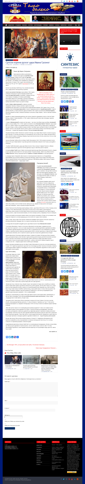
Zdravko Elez (16, 64)
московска (43, 202)
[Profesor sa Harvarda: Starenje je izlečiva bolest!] (64, 121)
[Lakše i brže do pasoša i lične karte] (64, 189)
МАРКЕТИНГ (63, 25)
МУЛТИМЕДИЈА (38, 25)
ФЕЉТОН (15, 60)
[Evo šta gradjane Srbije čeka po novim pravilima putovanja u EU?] (64, 203)
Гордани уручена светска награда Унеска (73, 108)
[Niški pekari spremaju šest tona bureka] (64, 276)
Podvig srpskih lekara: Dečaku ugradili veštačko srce (73, 115)
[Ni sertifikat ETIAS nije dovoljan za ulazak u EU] (64, 196)
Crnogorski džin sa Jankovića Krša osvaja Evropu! (68, 260)
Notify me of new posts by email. (12, 425)
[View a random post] (78, 25)
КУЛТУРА (30, 25)
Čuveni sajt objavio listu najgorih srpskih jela (74, 291)
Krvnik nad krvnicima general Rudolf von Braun (30, 366)
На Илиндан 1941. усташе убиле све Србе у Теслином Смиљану (24, 344)
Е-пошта (7, 408)
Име (6, 400)
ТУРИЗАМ (45, 25)
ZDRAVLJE (75, 89)
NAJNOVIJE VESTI (9, 60)
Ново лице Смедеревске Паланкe (46, 348)
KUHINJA (63, 89)
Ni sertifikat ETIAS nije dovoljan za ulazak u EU (74, 197)
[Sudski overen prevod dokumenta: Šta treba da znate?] (70, 156)
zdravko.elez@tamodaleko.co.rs (11, 448)
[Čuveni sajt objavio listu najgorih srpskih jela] (64, 290)
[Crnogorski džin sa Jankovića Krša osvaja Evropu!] (70, 243)
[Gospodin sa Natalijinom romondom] (13, 356)
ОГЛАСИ (70, 25)
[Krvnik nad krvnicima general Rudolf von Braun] (31, 356)
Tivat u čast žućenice (68, 92)
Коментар (7, 381)
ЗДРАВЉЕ (51, 25)
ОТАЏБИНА (18, 25)
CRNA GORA (63, 255)
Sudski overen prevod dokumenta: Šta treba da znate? (69, 172)
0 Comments (29, 64)
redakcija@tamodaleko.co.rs (11, 446)
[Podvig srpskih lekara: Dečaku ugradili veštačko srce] (64, 113)
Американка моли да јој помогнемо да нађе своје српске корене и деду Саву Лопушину (48, 368)
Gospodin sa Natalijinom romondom (12, 366)
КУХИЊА (57, 25)
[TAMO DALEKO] (6, 25)
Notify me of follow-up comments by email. (14, 421)
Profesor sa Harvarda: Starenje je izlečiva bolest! (73, 123)
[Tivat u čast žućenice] (70, 77)
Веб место (7, 415)
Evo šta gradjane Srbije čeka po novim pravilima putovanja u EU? (74, 206)
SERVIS (70, 168)
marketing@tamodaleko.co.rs (11, 447)
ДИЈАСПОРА (11, 25)
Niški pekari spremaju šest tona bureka (73, 277)
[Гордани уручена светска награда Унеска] (64, 106)
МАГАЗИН (24, 25)
